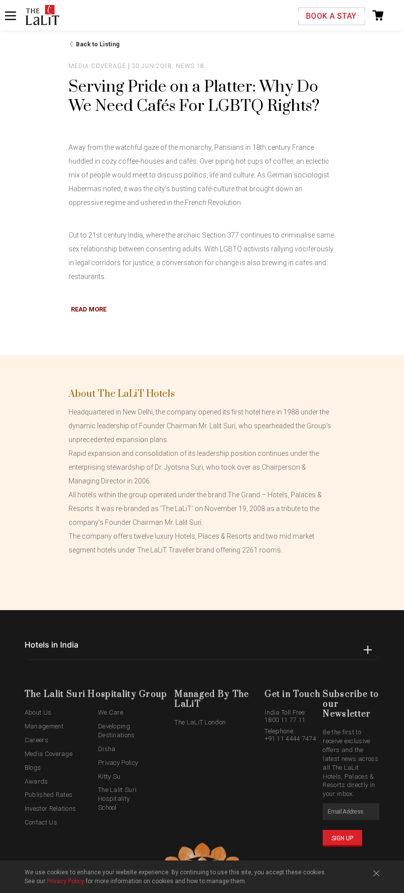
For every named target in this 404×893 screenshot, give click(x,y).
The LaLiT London (200, 722)
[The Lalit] (42, 16)
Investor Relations (50, 808)
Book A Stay (331, 16)
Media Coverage (48, 753)
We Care (110, 712)
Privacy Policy (118, 762)
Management (44, 726)
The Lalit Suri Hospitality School (117, 798)
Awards (36, 781)
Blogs (33, 767)
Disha (107, 749)
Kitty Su (109, 776)
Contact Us (41, 822)
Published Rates (49, 794)
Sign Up (342, 838)
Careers (36, 740)
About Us (38, 712)
